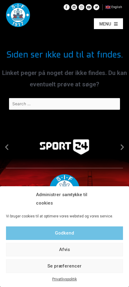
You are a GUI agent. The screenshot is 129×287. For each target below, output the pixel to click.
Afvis (64, 249)
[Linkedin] (74, 7)
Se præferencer (64, 266)
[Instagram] (82, 7)
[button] (108, 23)
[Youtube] (89, 7)
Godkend (64, 233)
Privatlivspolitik (64, 279)
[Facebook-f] (67, 7)
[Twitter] (96, 7)
